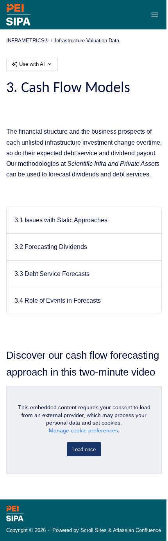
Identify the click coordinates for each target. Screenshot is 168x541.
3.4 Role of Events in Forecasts (57, 300)
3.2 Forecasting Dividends (50, 246)
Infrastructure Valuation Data (87, 41)
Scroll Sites (93, 530)
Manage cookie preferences (83, 430)
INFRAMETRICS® (27, 41)
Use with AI (32, 64)
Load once (84, 449)
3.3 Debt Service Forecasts (51, 273)
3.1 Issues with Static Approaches (60, 220)
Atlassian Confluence (137, 530)
